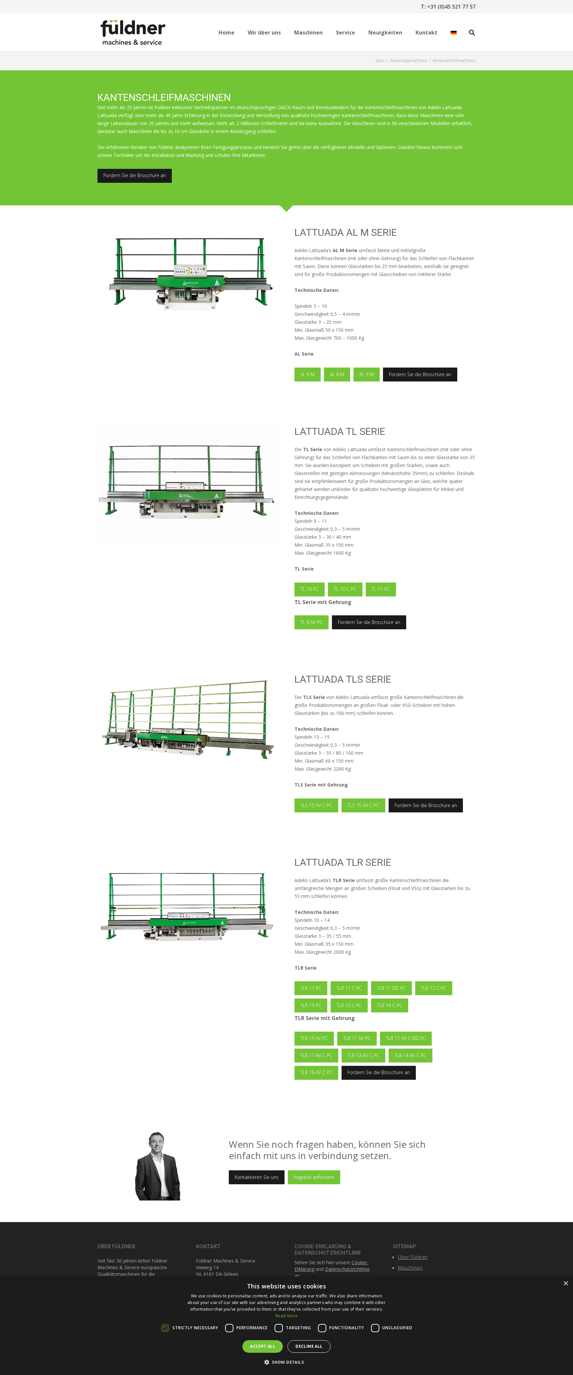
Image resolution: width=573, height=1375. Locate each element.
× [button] (565, 1283)
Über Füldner (413, 1257)
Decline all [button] (308, 1346)
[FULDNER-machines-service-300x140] (132, 32)
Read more (286, 1316)
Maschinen (410, 1267)
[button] (286, 32)
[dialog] (286, 1325)
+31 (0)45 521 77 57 (451, 6)
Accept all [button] (262, 1346)
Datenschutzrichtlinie (347, 1269)
